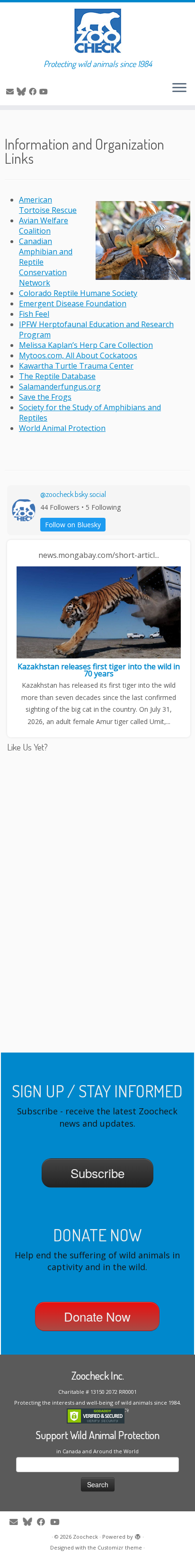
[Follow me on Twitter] (23, 91)
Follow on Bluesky (73, 524)
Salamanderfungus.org (60, 386)
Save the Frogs (45, 397)
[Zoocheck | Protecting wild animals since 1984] (97, 30)
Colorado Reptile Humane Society (78, 293)
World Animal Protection (62, 428)
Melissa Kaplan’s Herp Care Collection (86, 345)
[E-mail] (11, 91)
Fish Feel (34, 314)
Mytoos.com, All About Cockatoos (78, 355)
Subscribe (97, 1172)
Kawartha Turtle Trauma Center (76, 366)
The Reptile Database (57, 376)
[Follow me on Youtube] (45, 91)
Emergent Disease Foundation (72, 303)
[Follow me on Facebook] (34, 91)
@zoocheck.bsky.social (73, 494)
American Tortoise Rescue (48, 204)
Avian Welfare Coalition (43, 225)
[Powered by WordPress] (137, 1535)
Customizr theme (120, 1547)
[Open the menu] (179, 88)
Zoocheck (85, 1536)
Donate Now (97, 1316)
